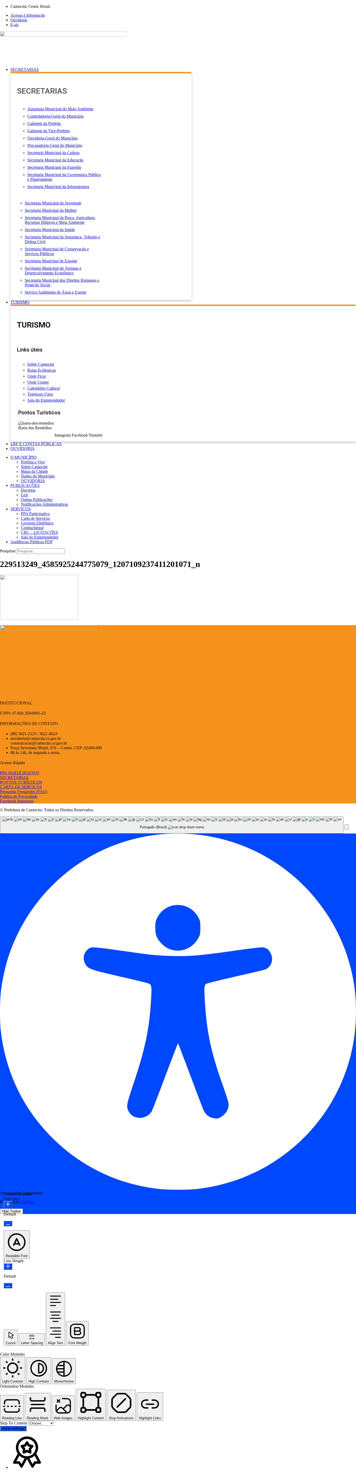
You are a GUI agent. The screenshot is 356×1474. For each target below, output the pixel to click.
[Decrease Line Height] (8, 1285)
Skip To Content (14, 1423)
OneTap (27, 1202)
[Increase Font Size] (8, 1204)
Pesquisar (8, 551)
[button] (183, 69)
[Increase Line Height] (8, 1266)
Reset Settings (13, 1428)
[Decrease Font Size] (8, 1223)
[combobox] (171, 825)
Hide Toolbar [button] (11, 1211)
